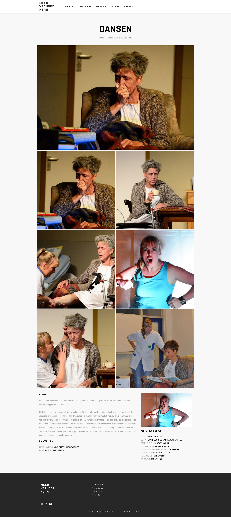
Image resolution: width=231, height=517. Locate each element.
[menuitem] (69, 6)
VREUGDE (46, 6)
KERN (44, 10)
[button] (76, 190)
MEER (43, 3)
